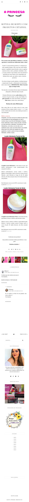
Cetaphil (23, 109)
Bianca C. (7, 271)
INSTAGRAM (14, 280)
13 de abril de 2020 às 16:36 (12, 272)
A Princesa (11, 289)
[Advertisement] (14, 463)
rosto (21, 251)
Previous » (24, 334)
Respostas (9, 286)
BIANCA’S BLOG (5, 280)
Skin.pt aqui (8, 184)
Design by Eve (19, 499)
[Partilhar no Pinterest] (15, 249)
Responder (4, 282)
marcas (15, 251)
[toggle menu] (2, 2)
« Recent (4, 334)
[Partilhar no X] (11, 249)
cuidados (9, 251)
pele (18, 251)
